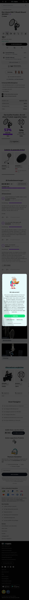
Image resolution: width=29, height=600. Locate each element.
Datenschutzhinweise (17, 323)
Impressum (10, 323)
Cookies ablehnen (10, 319)
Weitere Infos (20, 319)
